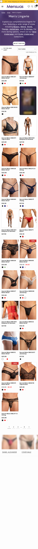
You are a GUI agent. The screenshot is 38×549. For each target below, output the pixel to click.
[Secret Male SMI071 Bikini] (28, 218)
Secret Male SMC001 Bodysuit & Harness (9, 230)
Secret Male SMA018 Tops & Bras (27, 383)
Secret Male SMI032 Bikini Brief (27, 322)
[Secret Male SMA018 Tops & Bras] (28, 371)
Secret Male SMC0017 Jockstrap (27, 353)
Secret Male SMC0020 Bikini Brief (10, 108)
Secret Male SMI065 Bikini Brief (27, 261)
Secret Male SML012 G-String (28, 169)
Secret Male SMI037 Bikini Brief (9, 292)
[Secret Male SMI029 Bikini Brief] (10, 249)
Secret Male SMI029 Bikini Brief (9, 261)
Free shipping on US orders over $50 (20, 1)
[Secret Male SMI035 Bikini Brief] (10, 371)
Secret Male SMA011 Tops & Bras (9, 138)
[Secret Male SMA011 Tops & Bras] (10, 126)
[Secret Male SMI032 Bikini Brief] (28, 310)
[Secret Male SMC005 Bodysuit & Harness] (10, 310)
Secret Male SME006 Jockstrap (27, 292)
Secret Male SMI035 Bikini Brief (9, 383)
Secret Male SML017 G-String (10, 414)
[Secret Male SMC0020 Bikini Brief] (10, 95)
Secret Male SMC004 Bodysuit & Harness (27, 138)
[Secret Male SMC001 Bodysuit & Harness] (10, 218)
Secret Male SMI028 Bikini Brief (9, 169)
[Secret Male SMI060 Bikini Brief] (10, 187)
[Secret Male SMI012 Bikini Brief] (10, 340)
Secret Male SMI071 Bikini (27, 230)
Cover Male (26, 452)
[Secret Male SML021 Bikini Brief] (10, 65)
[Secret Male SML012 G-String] (28, 157)
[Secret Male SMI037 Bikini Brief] (10, 279)
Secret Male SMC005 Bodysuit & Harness (9, 322)
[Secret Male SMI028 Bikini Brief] (10, 157)
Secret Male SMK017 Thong (27, 200)
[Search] (32, 6)
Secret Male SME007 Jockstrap (27, 77)
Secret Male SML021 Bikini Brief (9, 77)
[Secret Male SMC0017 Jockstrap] (28, 340)
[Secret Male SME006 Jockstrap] (28, 279)
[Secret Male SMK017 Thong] (28, 187)
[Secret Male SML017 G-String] (10, 402)
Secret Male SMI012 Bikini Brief (9, 353)
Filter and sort (8, 49)
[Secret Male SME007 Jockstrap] (28, 65)
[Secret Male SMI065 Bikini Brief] (28, 249)
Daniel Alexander (9, 452)
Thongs (5, 29)
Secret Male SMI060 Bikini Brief (9, 200)
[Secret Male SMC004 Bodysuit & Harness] (28, 126)
